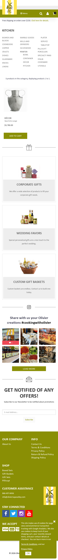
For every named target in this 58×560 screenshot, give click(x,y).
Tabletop (45, 44)
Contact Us (36, 444)
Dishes (5, 55)
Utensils (42, 65)
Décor (26, 62)
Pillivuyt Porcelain (42, 50)
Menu (25, 13)
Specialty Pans (44, 55)
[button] (54, 13)
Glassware (7, 59)
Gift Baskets (8, 473)
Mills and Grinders (24, 43)
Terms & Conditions (29, 544)
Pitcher (26, 65)
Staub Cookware (43, 60)
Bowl (25, 54)
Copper (5, 47)
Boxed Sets (7, 470)
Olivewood (25, 47)
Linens (5, 66)
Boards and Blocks (8, 39)
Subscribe (29, 419)
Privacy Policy (26, 549)
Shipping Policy (38, 457)
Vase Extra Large (10, 120)
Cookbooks (7, 44)
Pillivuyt (6, 480)
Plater (44, 37)
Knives (5, 62)
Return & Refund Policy (42, 454)
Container (28, 58)
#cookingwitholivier (36, 322)
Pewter (23, 51)
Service (44, 41)
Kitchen (8, 30)
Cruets (5, 51)
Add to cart (15, 135)
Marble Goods (27, 37)
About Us (6, 444)
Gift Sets (6, 477)
